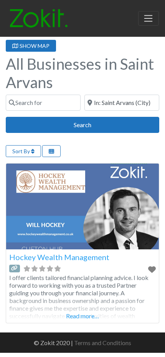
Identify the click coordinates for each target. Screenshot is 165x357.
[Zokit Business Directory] (38, 17)
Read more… (82, 315)
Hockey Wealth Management (59, 257)
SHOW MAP (34, 46)
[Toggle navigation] (148, 18)
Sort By (21, 151)
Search (91, 124)
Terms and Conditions (102, 342)
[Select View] (51, 151)
